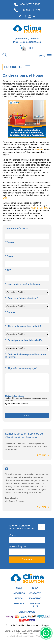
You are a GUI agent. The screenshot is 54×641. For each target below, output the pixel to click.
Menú (42, 55)
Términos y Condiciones (38, 625)
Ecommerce (26, 636)
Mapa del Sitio (35, 604)
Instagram (29, 16)
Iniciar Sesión (20, 42)
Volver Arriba (41, 527)
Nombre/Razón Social (16, 228)
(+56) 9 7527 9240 (29, 4)
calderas (39, 149)
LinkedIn (34, 16)
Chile (5, 198)
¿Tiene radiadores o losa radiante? (23, 326)
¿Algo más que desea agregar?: (21, 368)
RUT (8, 270)
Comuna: (10, 312)
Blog (35, 588)
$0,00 (31, 48)
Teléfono (10, 242)
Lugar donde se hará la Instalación (23, 284)
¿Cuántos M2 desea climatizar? (21, 298)
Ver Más (41, 507)
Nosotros (19, 593)
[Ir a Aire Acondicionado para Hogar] (27, 578)
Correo (9, 256)
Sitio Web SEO (13, 636)
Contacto (35, 593)
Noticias (19, 603)
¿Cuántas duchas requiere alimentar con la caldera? (26, 355)
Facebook (25, 16)
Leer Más (41, 455)
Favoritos (35, 598)
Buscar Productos (5, 55)
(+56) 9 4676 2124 (29, 10)
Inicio (18, 588)
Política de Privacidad (15, 625)
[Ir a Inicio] (27, 33)
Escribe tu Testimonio (20, 16)
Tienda (19, 598)
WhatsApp (46, 633)
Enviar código (19, 546)
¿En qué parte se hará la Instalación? (24, 340)
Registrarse (35, 42)
